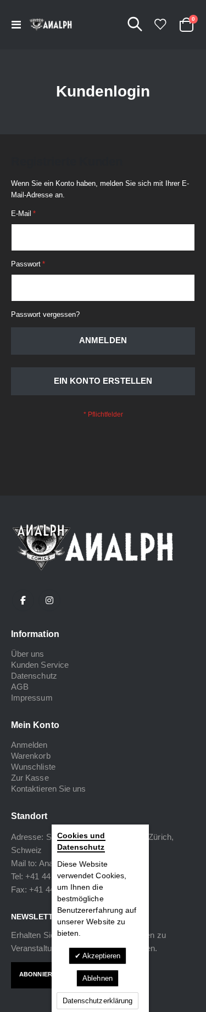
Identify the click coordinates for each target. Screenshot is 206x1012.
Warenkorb (31, 755)
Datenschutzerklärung (97, 1001)
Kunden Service (40, 664)
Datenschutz (34, 675)
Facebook (23, 600)
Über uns (27, 653)
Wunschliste (33, 766)
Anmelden (29, 744)
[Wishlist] (159, 24)
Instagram (49, 600)
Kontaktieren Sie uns (48, 788)
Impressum (32, 697)
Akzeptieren (101, 956)
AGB (20, 686)
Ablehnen (97, 978)
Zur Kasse (30, 777)
